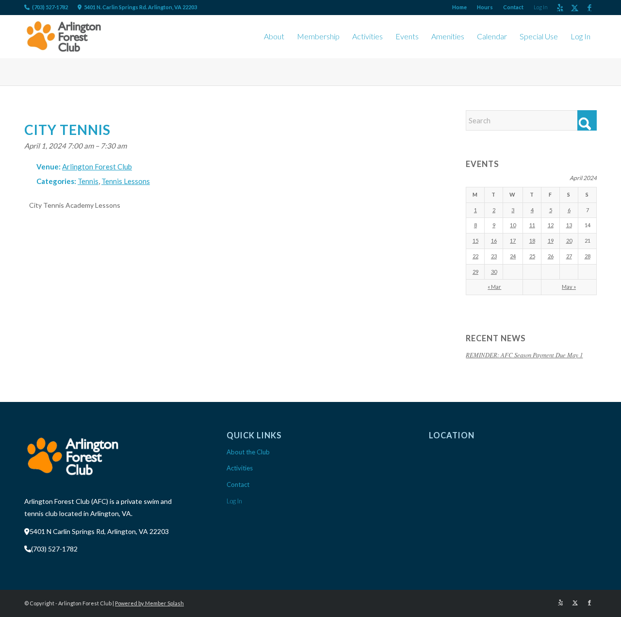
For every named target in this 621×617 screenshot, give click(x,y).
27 (569, 256)
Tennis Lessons (125, 181)
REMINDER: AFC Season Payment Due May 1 (524, 354)
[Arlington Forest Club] (63, 36)
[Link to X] (575, 7)
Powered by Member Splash (149, 603)
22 (475, 256)
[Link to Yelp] (560, 7)
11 (532, 225)
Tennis (88, 181)
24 (513, 256)
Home (459, 7)
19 (551, 240)
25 (532, 256)
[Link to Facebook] (589, 7)
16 (494, 240)
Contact (513, 7)
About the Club (248, 452)
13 (569, 225)
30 (494, 271)
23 (494, 256)
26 (551, 256)
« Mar (494, 286)
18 (532, 240)
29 (475, 271)
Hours (485, 7)
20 (569, 240)
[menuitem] (459, 7)
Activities (240, 468)
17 (513, 240)
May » (569, 286)
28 (587, 256)
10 (513, 225)
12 (551, 225)
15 (475, 240)
